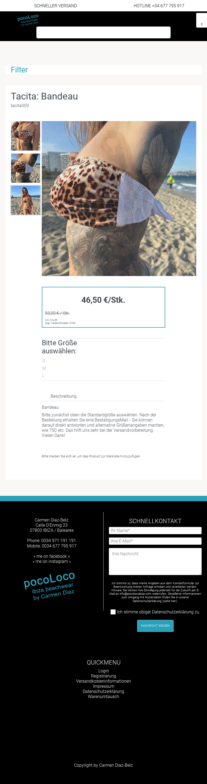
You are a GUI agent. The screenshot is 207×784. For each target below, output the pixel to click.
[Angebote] (190, 18)
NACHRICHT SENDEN (155, 625)
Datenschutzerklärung (103, 691)
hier (173, 601)
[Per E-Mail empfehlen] (91, 469)
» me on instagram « (52, 561)
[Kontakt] (172, 18)
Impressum (103, 686)
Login (103, 670)
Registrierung (103, 676)
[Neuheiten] (181, 18)
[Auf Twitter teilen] (81, 469)
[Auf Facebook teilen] (72, 469)
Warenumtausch (103, 696)
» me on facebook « (51, 556)
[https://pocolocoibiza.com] (112, 711)
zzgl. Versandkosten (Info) (60, 322)
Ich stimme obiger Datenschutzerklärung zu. (158, 611)
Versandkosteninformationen (103, 681)
